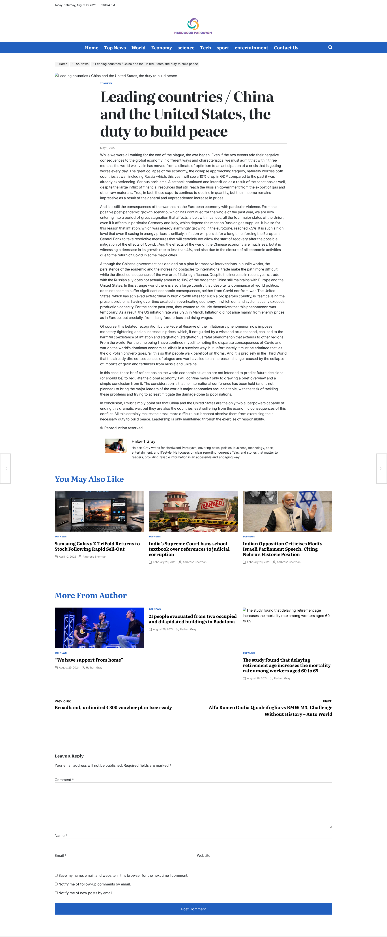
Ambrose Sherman (94, 556)
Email (61, 855)
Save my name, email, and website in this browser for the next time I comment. (123, 875)
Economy (161, 47)
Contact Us (286, 47)
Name (61, 835)
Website (203, 855)
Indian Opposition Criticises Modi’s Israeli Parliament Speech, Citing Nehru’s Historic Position (282, 548)
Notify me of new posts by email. (85, 893)
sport (223, 47)
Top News (115, 47)
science (186, 47)
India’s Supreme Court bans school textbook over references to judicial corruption (189, 548)
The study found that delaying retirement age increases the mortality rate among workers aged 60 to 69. (287, 665)
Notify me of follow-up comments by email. (94, 884)
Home (91, 47)
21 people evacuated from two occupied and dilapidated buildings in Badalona (193, 618)
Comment (64, 779)
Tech (205, 47)
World (138, 47)
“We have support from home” (89, 659)
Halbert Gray (94, 667)
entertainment (251, 47)
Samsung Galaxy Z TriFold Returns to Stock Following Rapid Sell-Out (97, 546)
